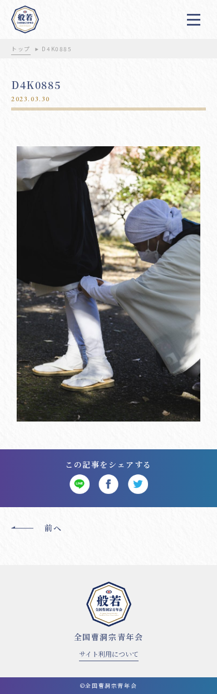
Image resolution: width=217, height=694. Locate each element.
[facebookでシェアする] (109, 484)
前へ (53, 527)
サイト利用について (109, 653)
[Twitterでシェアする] (138, 484)
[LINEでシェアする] (79, 484)
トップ (21, 48)
